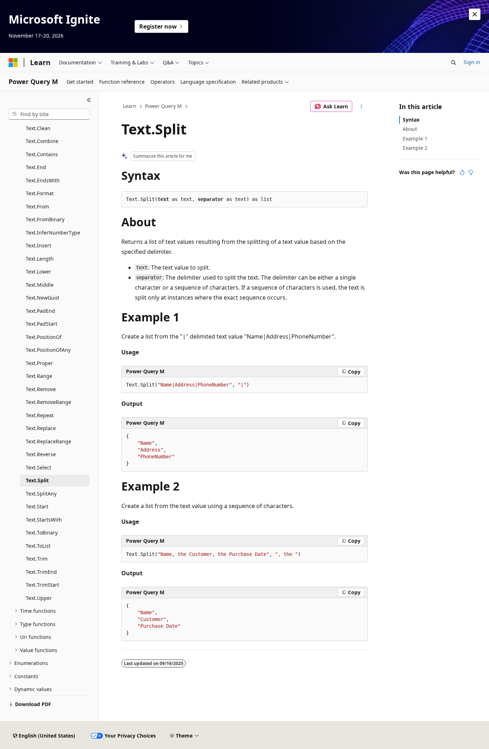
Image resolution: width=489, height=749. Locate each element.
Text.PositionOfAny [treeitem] (48, 349)
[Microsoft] (13, 62)
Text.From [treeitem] (37, 206)
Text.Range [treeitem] (39, 376)
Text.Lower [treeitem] (38, 271)
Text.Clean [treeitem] (38, 128)
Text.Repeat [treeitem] (40, 415)
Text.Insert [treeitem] (38, 245)
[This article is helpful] (462, 172)
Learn (129, 106)
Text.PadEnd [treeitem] (40, 310)
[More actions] (361, 106)
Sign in (472, 62)
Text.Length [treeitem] (40, 258)
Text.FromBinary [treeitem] (45, 219)
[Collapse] (89, 100)
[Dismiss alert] (474, 14)
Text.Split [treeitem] (37, 480)
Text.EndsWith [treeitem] (43, 180)
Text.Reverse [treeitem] (41, 454)
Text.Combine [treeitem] (42, 141)
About (410, 128)
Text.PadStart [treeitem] (41, 323)
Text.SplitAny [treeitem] (41, 493)
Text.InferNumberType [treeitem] (53, 232)
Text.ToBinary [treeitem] (42, 532)
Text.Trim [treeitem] (37, 558)
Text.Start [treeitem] (37, 506)
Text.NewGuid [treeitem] (42, 297)
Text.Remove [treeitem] (41, 389)
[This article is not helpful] (470, 172)
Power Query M (163, 106)
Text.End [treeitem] (36, 167)
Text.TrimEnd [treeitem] (41, 571)
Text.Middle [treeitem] (40, 284)
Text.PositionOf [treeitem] (44, 337)
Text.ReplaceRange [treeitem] (48, 441)
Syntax (411, 119)
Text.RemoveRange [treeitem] (48, 402)
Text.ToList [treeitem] (38, 545)
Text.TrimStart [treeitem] (42, 584)
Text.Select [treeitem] (38, 467)
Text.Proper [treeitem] (39, 363)
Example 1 (415, 138)
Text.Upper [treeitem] (39, 598)
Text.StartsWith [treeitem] (44, 519)
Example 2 (415, 147)
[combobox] (49, 114)
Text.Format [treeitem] (40, 193)
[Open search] (453, 62)
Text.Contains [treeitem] (42, 154)
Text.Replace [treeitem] (41, 428)
